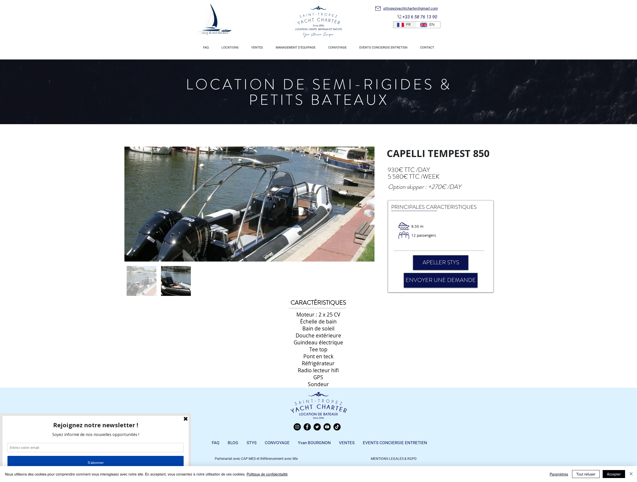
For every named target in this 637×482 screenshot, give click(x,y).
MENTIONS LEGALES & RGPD (394, 459)
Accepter (614, 474)
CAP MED (248, 459)
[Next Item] (366, 204)
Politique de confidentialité (267, 474)
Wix (295, 459)
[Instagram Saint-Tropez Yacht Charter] (297, 426)
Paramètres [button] (559, 474)
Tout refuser (585, 474)
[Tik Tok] (337, 426)
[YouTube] (327, 426)
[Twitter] (317, 426)
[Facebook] (307, 426)
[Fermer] (631, 474)
